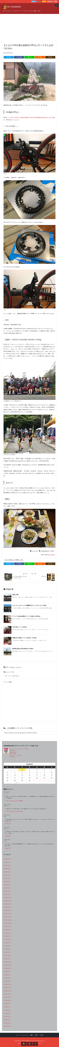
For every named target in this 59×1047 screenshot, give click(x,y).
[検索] (56, 1)
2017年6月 (7, 936)
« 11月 (16, 782)
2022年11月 (7, 875)
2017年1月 (7, 952)
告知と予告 (15, 594)
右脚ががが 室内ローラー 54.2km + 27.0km (24, 638)
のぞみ (5, 828)
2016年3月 (7, 984)
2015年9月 (7, 1003)
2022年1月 (7, 878)
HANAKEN (52, 554)
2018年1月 (7, 913)
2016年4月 (7, 981)
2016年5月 (7, 978)
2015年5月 (7, 1013)
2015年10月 (7, 1000)
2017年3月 (7, 946)
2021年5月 (7, 888)
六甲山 (52, 551)
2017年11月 (8, 920)
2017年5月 (7, 939)
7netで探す (12, 757)
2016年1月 (7, 991)
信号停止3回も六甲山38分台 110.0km (22, 648)
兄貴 (5, 816)
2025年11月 (7, 859)
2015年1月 (7, 1020)
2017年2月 (7, 949)
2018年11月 (7, 894)
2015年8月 (7, 1007)
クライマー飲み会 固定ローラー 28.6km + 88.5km (26, 616)
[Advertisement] (29, 26)
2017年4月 (7, 942)
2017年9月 (7, 926)
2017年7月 (7, 933)
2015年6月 (7, 1010)
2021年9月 (7, 881)
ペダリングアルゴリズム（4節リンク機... (14, 811)
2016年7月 (7, 971)
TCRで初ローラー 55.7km (19, 627)
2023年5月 (7, 872)
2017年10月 (8, 923)
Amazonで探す (13, 753)
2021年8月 (7, 884)
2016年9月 (7, 965)
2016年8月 (7, 968)
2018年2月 (7, 910)
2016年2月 (7, 987)
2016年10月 (8, 962)
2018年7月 (7, 907)
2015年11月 (7, 997)
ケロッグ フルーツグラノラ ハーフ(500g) (19, 749)
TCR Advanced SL (45, 551)
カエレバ (15, 750)
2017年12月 (8, 917)
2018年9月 (7, 901)
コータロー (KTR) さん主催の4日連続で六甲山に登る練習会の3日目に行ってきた (30, 117)
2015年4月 (7, 1016)
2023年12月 (7, 865)
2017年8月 (7, 929)
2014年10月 (7, 1026)
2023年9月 (7, 868)
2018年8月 (7, 904)
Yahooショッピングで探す (16, 755)
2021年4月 (7, 891)
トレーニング (35, 551)
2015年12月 (8, 994)
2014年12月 (7, 1023)
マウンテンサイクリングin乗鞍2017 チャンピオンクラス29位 (29, 605)
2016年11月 (7, 958)
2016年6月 (7, 974)
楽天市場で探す (13, 752)
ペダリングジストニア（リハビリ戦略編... (14, 800)
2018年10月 (8, 897)
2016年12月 (7, 955)
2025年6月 (7, 862)
